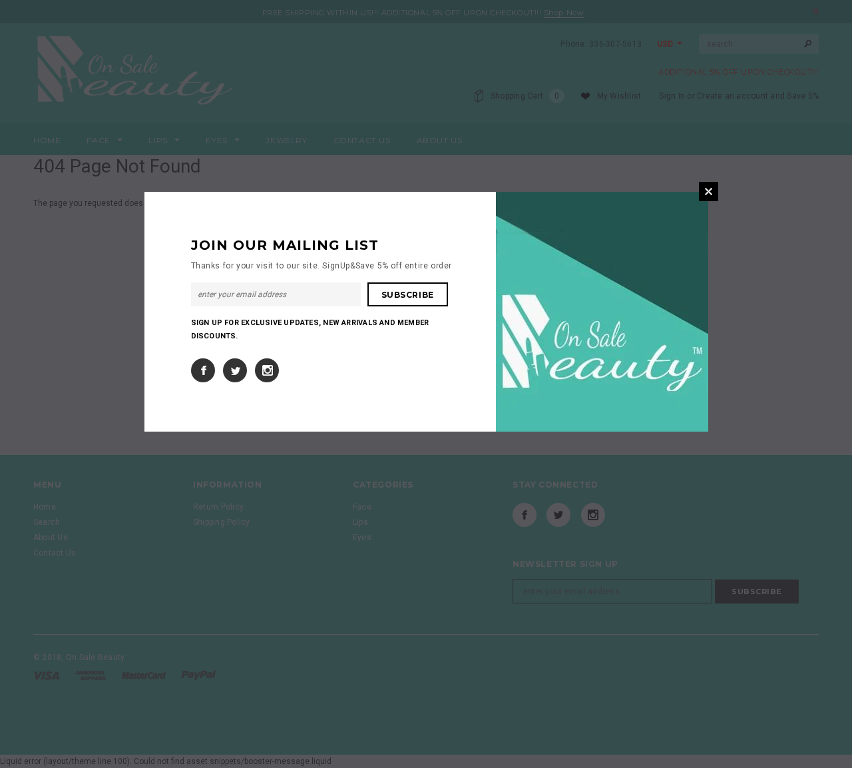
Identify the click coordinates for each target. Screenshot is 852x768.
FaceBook (203, 370)
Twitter (235, 370)
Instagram (267, 370)
